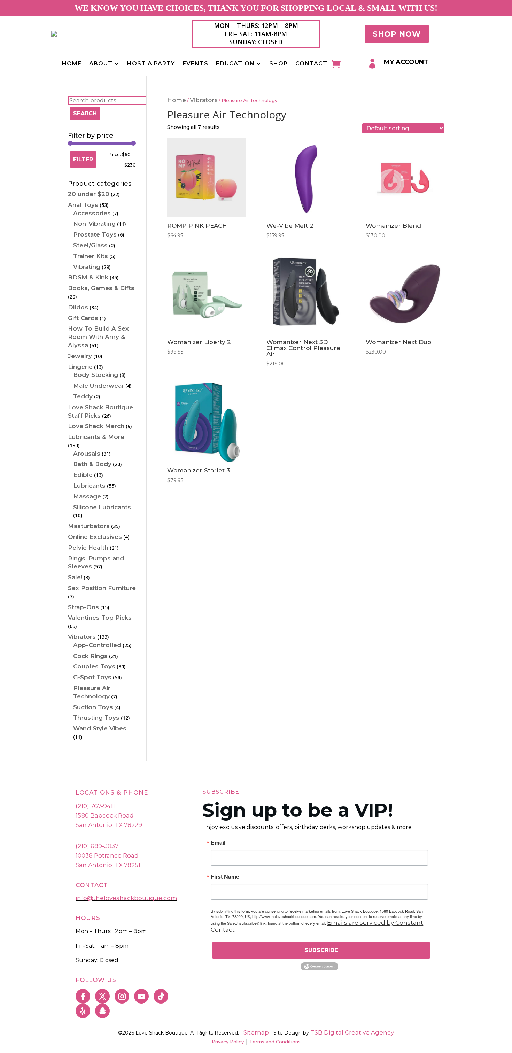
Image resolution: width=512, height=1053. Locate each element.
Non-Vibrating (94, 223)
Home (72, 64)
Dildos (78, 307)
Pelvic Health (88, 547)
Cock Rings (90, 655)
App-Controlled (97, 645)
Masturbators (89, 525)
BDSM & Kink (88, 277)
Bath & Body (92, 463)
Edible (83, 474)
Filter (83, 159)
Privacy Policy (228, 1041)
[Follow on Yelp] (83, 1011)
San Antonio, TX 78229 (109, 824)
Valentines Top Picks (100, 617)
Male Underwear (98, 385)
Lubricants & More (96, 436)
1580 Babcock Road (105, 815)
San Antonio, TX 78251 (108, 864)
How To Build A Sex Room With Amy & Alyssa (98, 337)
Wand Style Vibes (99, 728)
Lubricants (89, 485)
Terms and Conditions (275, 1041)
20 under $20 (88, 194)
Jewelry (80, 356)
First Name (225, 877)
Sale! (75, 577)
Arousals (86, 453)
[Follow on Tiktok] (161, 996)
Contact (311, 64)
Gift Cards (83, 318)
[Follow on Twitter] (102, 996)
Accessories (92, 213)
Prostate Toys (95, 234)
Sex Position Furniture (102, 587)
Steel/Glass (90, 245)
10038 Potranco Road (107, 855)
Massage (87, 496)
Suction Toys (93, 707)
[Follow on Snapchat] (102, 1011)
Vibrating (86, 266)
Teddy (83, 396)
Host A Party (151, 64)
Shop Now (397, 34)
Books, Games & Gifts (101, 288)
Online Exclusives (95, 536)
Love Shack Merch (96, 426)
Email (218, 842)
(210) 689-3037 (97, 846)
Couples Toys (94, 666)
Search (85, 113)
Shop (278, 64)
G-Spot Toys (92, 677)
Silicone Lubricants (102, 507)
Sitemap (255, 1032)
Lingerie (80, 366)
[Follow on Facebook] (83, 996)
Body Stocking (95, 374)
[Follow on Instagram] (122, 996)
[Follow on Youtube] (141, 996)
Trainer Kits (90, 256)
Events (195, 64)
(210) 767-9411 (95, 806)
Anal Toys (83, 204)
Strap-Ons (83, 607)
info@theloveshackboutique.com (126, 898)
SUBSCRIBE (321, 950)
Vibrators (204, 99)
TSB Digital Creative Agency (352, 1032)
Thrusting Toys (96, 717)
